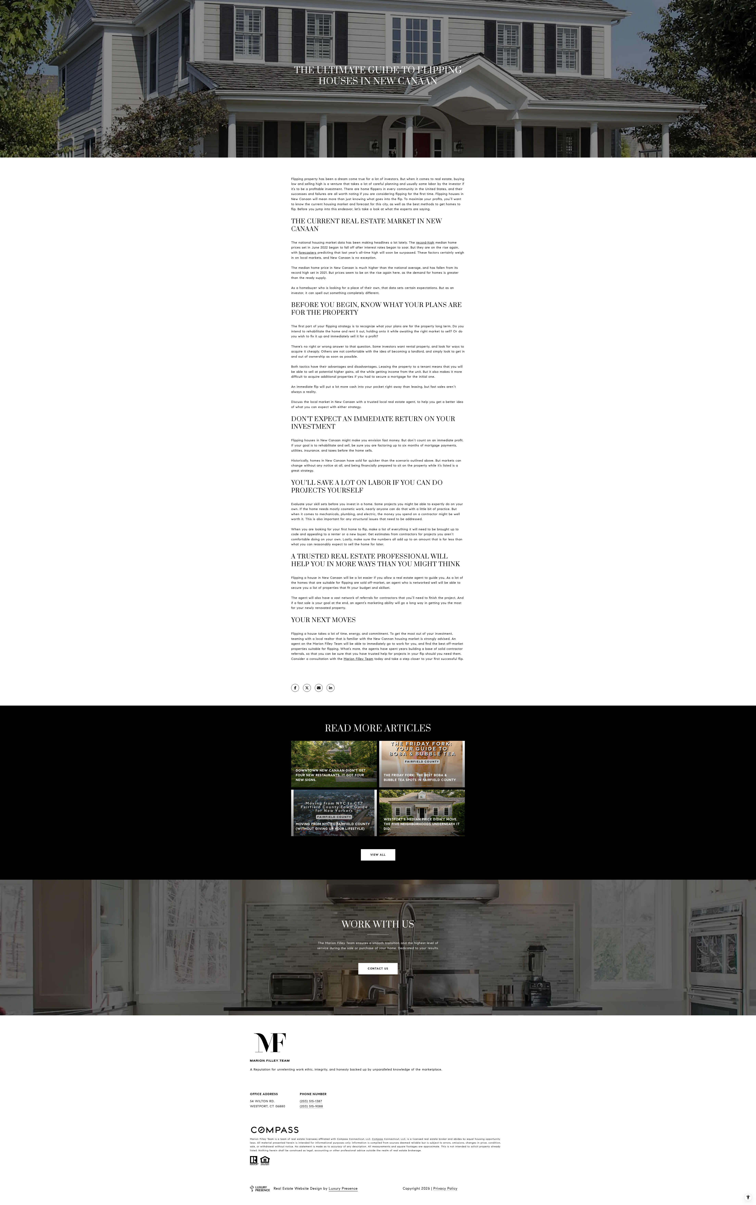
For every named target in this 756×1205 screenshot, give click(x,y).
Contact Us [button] (378, 968)
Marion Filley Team (358, 659)
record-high (425, 242)
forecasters (307, 252)
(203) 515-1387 (311, 1101)
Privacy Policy (445, 1188)
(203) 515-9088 (311, 1106)
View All (378, 854)
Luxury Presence (343, 1188)
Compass (377, 1138)
